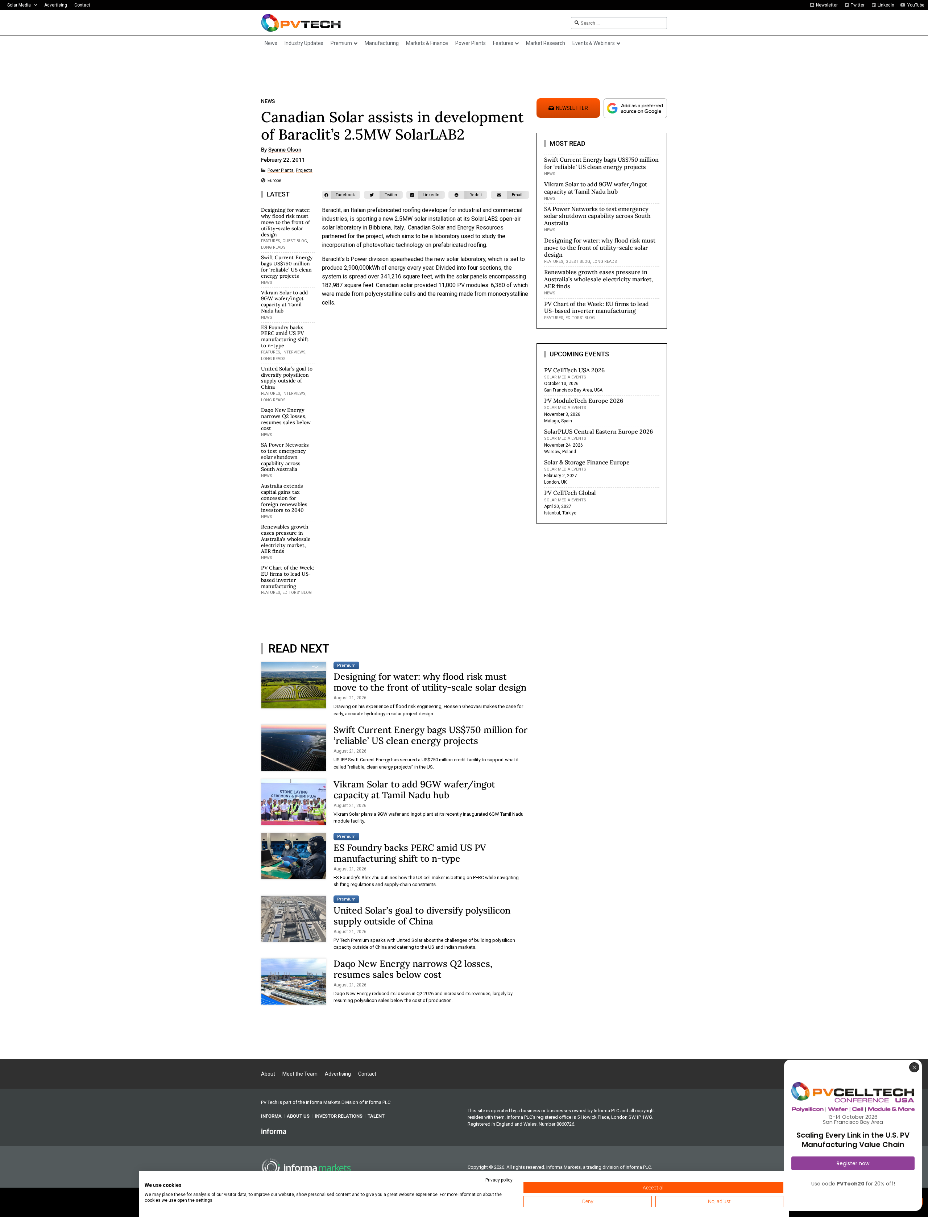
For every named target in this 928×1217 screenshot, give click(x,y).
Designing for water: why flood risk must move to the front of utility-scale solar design (286, 222)
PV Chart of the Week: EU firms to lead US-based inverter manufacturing (287, 576)
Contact (82, 5)
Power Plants (281, 170)
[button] (341, 195)
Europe (274, 180)
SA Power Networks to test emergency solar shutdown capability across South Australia (285, 457)
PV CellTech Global (570, 492)
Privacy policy (499, 1180)
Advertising (55, 5)
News (268, 101)
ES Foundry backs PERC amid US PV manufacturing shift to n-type (284, 336)
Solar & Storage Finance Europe (587, 462)
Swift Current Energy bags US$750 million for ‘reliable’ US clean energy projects (287, 266)
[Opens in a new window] (273, 1131)
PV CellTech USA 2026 (574, 370)
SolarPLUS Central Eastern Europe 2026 (598, 431)
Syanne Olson (284, 150)
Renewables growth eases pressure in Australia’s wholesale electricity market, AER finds (286, 538)
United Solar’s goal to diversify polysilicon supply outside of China (286, 377)
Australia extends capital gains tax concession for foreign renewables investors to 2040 (284, 498)
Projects (304, 170)
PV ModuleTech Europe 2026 (583, 400)
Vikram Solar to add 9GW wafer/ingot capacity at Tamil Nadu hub (284, 301)
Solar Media (19, 5)
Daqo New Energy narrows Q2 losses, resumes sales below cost (286, 419)
